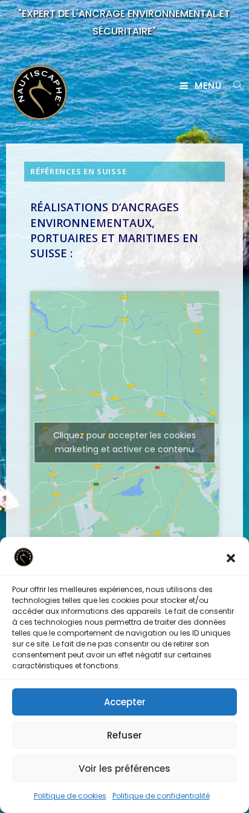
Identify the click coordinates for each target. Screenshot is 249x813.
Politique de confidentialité (161, 796)
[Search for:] (233, 85)
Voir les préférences (124, 768)
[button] (231, 558)
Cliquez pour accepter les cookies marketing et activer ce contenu (124, 442)
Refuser (124, 735)
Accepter (125, 702)
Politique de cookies (70, 796)
